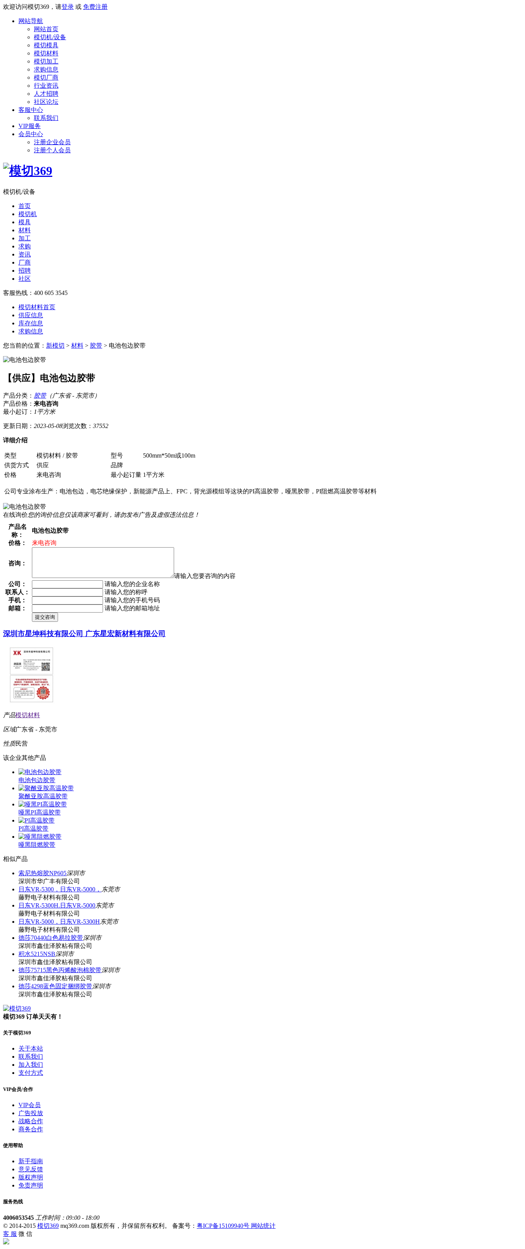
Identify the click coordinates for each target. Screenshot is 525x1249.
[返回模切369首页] (27, 171)
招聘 (24, 270)
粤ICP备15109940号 (224, 1225)
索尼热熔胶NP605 (42, 873)
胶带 (96, 345)
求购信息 (46, 69)
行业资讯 (46, 85)
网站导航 (30, 21)
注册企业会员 (52, 142)
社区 (24, 278)
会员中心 (30, 134)
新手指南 (30, 1161)
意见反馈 (30, 1169)
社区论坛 (46, 101)
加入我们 (30, 1064)
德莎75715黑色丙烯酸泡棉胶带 (59, 970)
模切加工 (46, 61)
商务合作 (30, 1129)
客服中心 (30, 110)
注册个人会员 (52, 150)
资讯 (24, 254)
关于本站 (30, 1048)
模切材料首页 (36, 307)
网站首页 (46, 29)
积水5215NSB (36, 954)
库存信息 (30, 323)
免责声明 (30, 1185)
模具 (24, 222)
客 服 (10, 1234)
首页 (24, 206)
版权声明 (30, 1177)
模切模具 (46, 45)
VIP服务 (29, 126)
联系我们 (46, 118)
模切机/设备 (50, 37)
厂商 (24, 262)
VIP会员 (29, 1105)
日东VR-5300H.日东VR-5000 (56, 905)
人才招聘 (46, 93)
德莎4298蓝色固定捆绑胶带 (55, 986)
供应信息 (30, 315)
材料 (24, 230)
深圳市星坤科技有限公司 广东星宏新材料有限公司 (84, 633)
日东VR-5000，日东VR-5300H (59, 921)
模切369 (48, 1225)
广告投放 (30, 1113)
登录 (67, 6)
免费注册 (95, 6)
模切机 (27, 214)
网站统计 (263, 1225)
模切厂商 (46, 77)
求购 (24, 246)
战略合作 (30, 1121)
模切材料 (46, 53)
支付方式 (30, 1072)
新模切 (55, 345)
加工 (24, 238)
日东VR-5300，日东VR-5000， (59, 889)
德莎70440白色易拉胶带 (50, 937)
